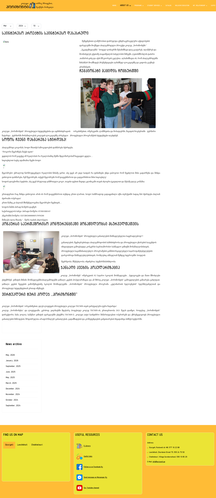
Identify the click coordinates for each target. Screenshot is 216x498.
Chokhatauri (37, 445)
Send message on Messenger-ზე (95, 477)
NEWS (114, 6)
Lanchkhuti (22, 445)
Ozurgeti (9, 445)
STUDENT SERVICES (153, 6)
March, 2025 (11, 383)
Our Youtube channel (91, 488)
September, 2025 (13, 366)
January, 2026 (12, 361)
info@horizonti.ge (159, 462)
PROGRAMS (138, 6)
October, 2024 (12, 400)
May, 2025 (10, 377)
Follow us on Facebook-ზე (93, 467)
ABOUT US (124, 5)
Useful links (88, 456)
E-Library (87, 446)
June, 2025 (10, 372)
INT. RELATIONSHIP (199, 6)
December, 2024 (13, 389)
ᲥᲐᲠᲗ (213, 6)
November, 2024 (13, 394)
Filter (50, 26)
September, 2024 (13, 405)
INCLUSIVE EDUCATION (182, 6)
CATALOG (168, 6)
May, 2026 (10, 355)
